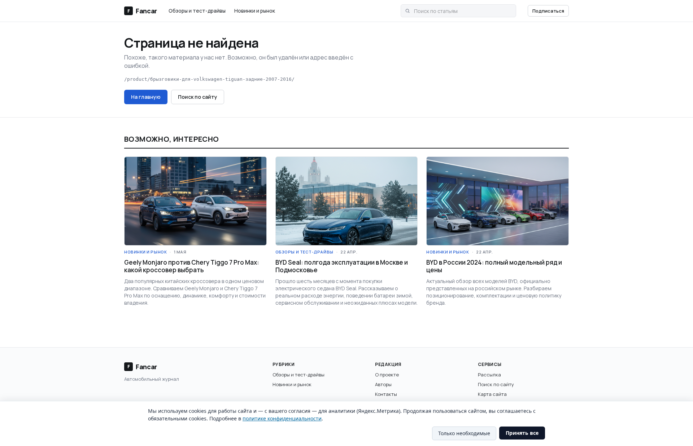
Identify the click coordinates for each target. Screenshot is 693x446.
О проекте (387, 374)
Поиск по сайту (197, 96)
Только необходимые (464, 433)
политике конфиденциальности (282, 418)
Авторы (383, 384)
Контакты (386, 394)
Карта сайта (492, 394)
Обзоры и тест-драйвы (197, 10)
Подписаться (548, 11)
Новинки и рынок (254, 10)
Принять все (522, 432)
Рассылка (489, 374)
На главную (146, 96)
